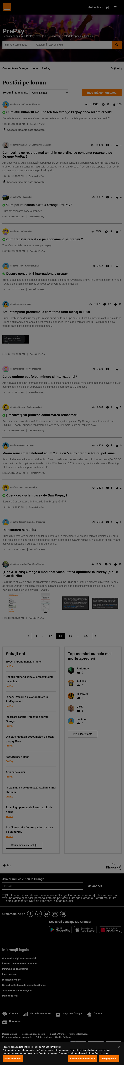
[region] (62, 1053)
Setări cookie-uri (12, 1058)
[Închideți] (118, 1047)
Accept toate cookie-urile (82, 1058)
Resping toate (109, 1058)
